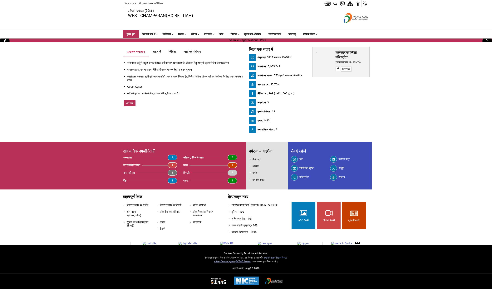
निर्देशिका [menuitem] (167, 34)
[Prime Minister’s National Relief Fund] (226, 243)
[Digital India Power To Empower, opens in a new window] (274, 281)
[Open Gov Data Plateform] (265, 243)
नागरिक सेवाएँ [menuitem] (274, 34)
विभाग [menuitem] (181, 34)
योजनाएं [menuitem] (292, 34)
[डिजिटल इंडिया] (188, 243)
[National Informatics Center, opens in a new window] (246, 281)
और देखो (129, 103)
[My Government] (303, 243)
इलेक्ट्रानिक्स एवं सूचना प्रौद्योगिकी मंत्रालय (232, 261)
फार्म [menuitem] (221, 34)
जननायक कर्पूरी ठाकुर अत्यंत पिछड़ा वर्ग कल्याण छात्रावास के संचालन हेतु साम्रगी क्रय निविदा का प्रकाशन (178, 63)
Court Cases (135, 87)
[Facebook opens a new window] (338, 69)
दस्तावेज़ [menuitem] (208, 34)
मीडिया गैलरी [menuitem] (309, 34)
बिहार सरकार (130, 3)
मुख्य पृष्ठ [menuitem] (131, 34)
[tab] (136, 52)
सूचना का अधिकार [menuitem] (252, 34)
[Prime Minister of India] (149, 243)
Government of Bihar (151, 3)
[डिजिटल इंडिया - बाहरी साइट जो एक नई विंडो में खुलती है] (351, 26)
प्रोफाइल (347, 69)
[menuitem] (327, 3)
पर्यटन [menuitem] (194, 34)
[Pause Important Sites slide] (357, 242)
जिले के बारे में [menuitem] (148, 34)
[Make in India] (341, 243)
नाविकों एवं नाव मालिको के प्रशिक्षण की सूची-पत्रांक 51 (153, 93)
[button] (5, 41)
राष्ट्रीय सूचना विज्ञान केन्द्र (275, 257)
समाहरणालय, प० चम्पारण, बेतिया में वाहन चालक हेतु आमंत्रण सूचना (159, 70)
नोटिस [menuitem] (234, 34)
